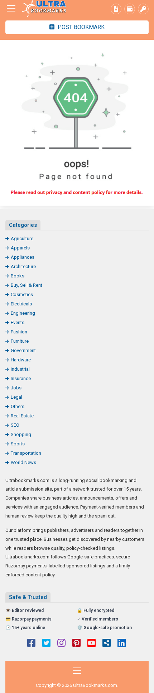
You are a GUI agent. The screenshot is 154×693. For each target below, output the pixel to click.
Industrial (20, 369)
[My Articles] (116, 9)
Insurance (21, 378)
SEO (15, 425)
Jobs (16, 387)
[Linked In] (121, 644)
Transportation (26, 453)
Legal (16, 397)
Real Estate (22, 415)
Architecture (23, 266)
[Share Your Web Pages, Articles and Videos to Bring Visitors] (45, 8)
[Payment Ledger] (129, 9)
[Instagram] (61, 644)
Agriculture (22, 238)
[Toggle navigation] (11, 8)
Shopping (21, 434)
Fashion (19, 331)
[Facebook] (31, 644)
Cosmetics (22, 294)
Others (17, 406)
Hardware (21, 359)
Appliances (22, 257)
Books (17, 275)
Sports (18, 443)
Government (23, 350)
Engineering (23, 313)
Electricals (21, 303)
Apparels (20, 247)
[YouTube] (91, 644)
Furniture (20, 341)
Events (17, 322)
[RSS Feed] (106, 644)
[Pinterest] (76, 644)
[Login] (143, 9)
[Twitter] (46, 644)
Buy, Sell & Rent (26, 285)
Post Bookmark (80, 27)
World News (23, 462)
